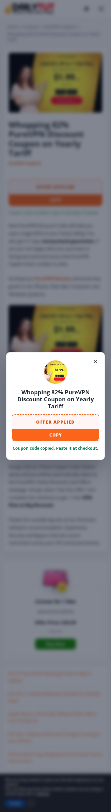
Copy (55, 435)
